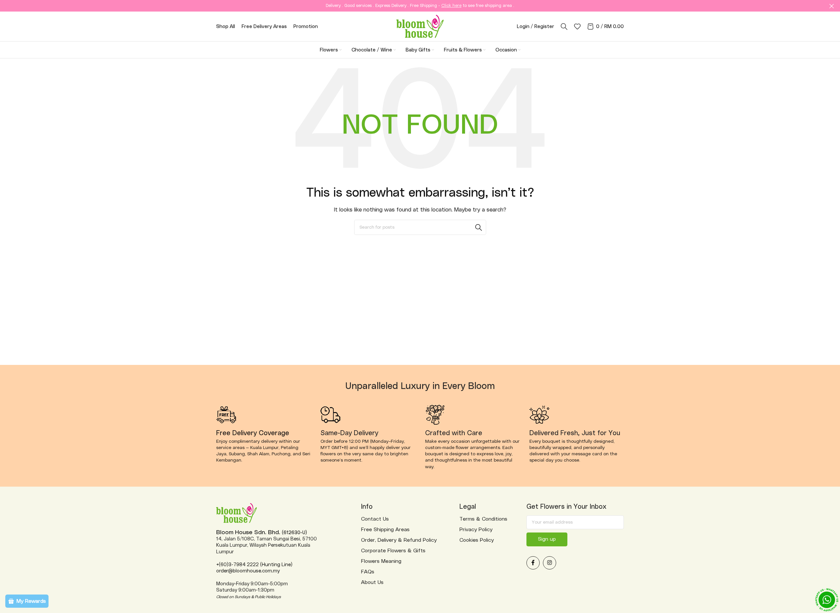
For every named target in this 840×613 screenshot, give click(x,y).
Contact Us (375, 519)
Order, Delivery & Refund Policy (399, 540)
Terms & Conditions (483, 519)
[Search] (564, 26)
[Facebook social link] (533, 562)
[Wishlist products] (577, 26)
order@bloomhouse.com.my (248, 570)
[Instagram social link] (549, 562)
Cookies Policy (476, 540)
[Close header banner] (831, 6)
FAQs (367, 571)
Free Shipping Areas (385, 529)
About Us (372, 582)
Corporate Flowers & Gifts (393, 550)
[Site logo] (420, 26)
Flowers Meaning (381, 561)
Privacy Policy (475, 529)
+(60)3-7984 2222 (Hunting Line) (254, 564)
